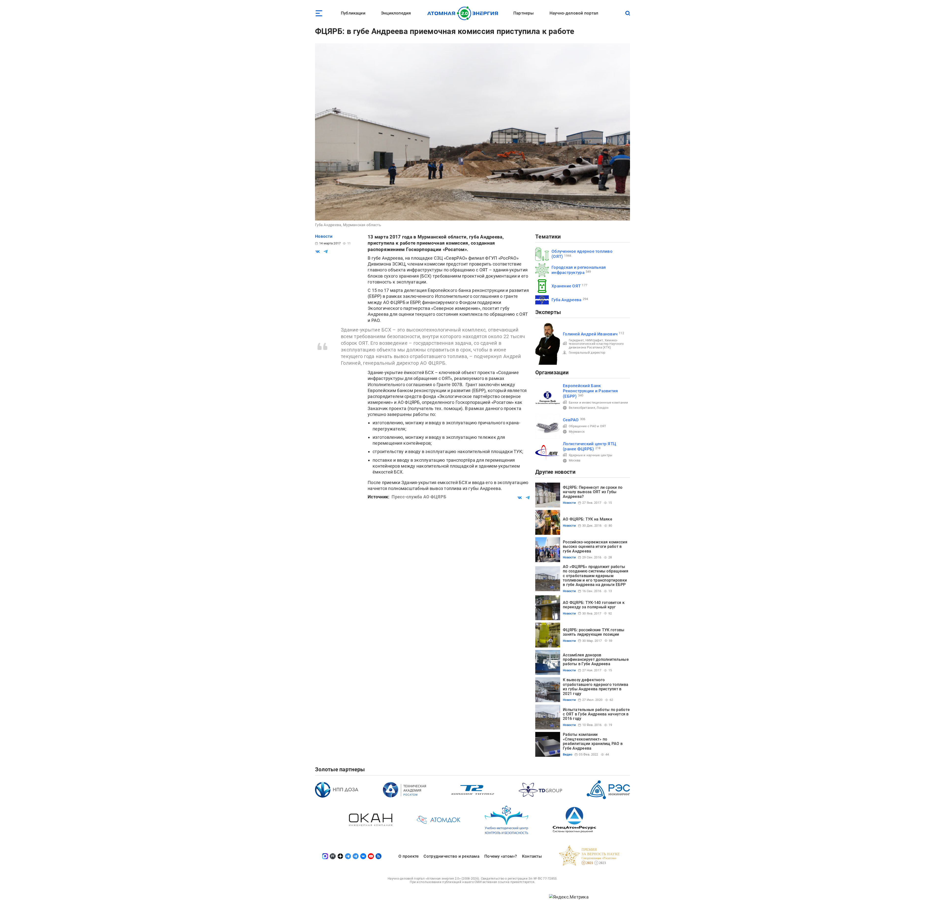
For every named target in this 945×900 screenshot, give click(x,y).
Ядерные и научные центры (590, 455)
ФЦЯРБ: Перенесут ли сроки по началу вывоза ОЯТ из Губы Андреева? (593, 492)
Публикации (353, 13)
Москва (575, 460)
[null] (317, 251)
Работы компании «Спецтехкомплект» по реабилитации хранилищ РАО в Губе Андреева (593, 741)
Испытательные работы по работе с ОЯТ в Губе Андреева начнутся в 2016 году (596, 714)
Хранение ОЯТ (566, 286)
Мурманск (577, 431)
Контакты (532, 856)
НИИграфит (594, 340)
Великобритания (582, 408)
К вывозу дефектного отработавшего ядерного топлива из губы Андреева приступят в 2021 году (595, 687)
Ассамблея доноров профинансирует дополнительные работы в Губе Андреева (596, 659)
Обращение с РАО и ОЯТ (587, 426)
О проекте (408, 856)
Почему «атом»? (500, 856)
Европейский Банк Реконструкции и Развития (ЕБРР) (590, 391)
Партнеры (523, 13)
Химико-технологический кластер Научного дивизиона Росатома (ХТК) (596, 343)
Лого (464, 13)
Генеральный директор (587, 352)
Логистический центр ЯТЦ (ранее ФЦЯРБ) (589, 446)
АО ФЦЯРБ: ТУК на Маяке (587, 519)
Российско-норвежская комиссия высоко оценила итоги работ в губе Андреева (595, 546)
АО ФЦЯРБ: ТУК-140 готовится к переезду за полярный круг (594, 604)
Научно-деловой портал (574, 13)
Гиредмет (576, 340)
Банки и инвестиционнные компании (598, 402)
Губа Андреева (566, 299)
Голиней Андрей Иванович (590, 334)
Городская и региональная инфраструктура (578, 270)
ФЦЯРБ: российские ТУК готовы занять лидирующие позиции (594, 632)
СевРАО (571, 419)
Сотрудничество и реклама (451, 856)
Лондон (603, 408)
